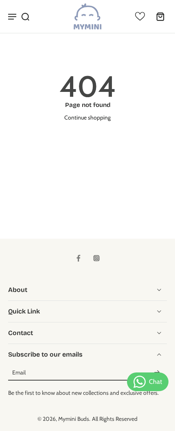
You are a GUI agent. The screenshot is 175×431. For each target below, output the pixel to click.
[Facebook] (79, 258)
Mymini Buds (73, 419)
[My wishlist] (140, 16)
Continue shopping (87, 117)
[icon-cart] (158, 16)
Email (19, 373)
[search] (25, 16)
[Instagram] (96, 258)
